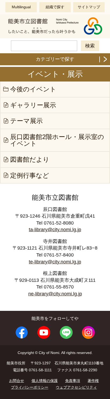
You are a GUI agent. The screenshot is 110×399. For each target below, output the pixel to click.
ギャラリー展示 (33, 105)
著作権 (93, 380)
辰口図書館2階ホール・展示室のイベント (57, 140)
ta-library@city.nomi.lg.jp (55, 229)
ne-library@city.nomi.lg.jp (55, 293)
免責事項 (72, 380)
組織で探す (55, 7)
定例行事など (29, 175)
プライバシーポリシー (29, 387)
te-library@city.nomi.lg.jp (55, 261)
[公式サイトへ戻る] (55, 34)
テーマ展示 (26, 120)
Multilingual (21, 7)
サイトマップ (89, 7)
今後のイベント (33, 89)
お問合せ (16, 380)
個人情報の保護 (45, 380)
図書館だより (29, 159)
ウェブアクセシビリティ (76, 387)
